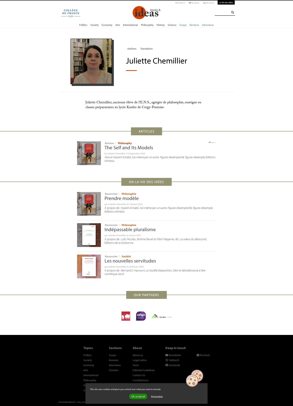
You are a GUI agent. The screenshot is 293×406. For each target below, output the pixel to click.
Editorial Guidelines (144, 370)
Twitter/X (181, 3)
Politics (83, 25)
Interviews (208, 25)
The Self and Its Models (129, 147)
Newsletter (174, 355)
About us (138, 355)
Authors (131, 48)
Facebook (195, 3)
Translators (146, 48)
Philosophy (147, 25)
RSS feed (204, 355)
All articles (210, 3)
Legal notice (140, 360)
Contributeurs (140, 380)
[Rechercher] (232, 12)
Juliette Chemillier (116, 153)
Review (109, 143)
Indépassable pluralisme (130, 229)
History (161, 25)
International (130, 25)
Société (126, 256)
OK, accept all (138, 396)
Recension (111, 194)
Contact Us (139, 375)
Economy (107, 25)
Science (172, 25)
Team (136, 365)
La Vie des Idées (226, 2)
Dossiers (113, 370)
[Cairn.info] (162, 316)
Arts (117, 25)
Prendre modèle (122, 198)
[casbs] (125, 316)
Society (94, 25)
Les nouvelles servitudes (130, 260)
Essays (183, 25)
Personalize (157, 396)
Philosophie (129, 194)
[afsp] (141, 316)
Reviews (194, 25)
